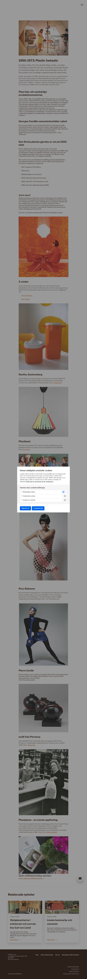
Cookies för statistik (29, 500)
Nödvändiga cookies (29, 492)
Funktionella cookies (29, 496)
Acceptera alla (38, 508)
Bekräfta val (25, 508)
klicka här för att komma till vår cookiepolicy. (39, 481)
